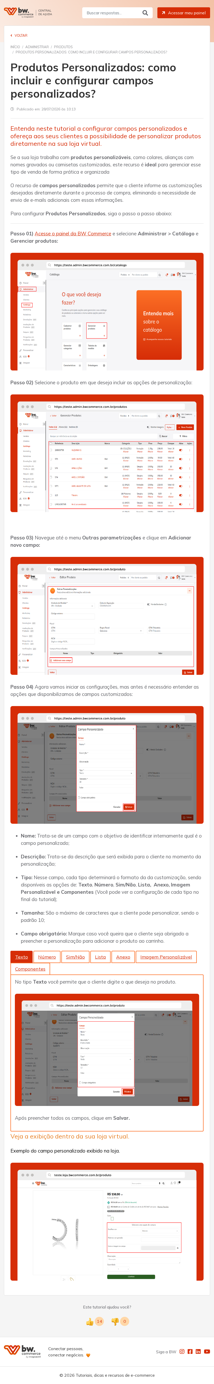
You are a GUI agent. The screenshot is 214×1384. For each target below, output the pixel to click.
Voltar (20, 35)
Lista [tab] (100, 957)
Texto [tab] (21, 957)
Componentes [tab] (30, 969)
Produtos (63, 47)
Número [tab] (47, 957)
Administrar (37, 47)
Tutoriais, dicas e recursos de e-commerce (115, 1375)
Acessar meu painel (186, 12)
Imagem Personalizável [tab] (166, 957)
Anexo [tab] (123, 957)
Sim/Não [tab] (75, 957)
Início (15, 47)
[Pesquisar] (145, 13)
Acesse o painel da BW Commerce (73, 233)
